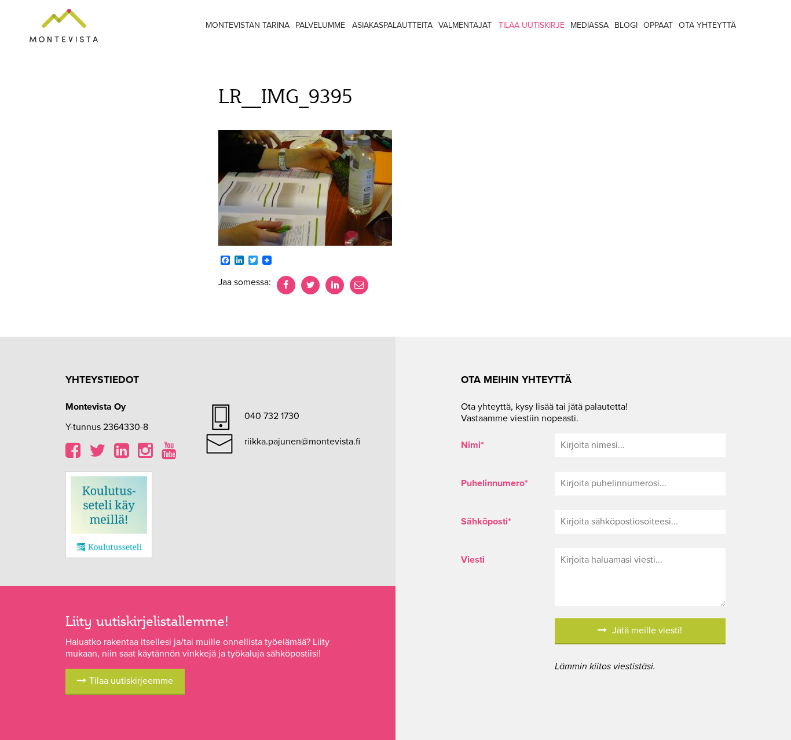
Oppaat (658, 25)
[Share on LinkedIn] (334, 285)
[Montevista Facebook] (72, 454)
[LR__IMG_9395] (305, 187)
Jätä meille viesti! (646, 630)
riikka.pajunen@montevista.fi (302, 441)
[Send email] (359, 285)
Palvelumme (320, 25)
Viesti (473, 560)
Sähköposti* (486, 521)
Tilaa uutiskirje (532, 25)
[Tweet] (310, 285)
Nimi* (472, 445)
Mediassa (589, 25)
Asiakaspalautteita (392, 25)
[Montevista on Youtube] (169, 454)
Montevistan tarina (248, 25)
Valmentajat (465, 25)
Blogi (626, 25)
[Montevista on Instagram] (145, 454)
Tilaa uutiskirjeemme (131, 681)
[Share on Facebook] (286, 285)
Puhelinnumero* (494, 483)
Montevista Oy (63, 26)
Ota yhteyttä (707, 25)
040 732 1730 (271, 416)
